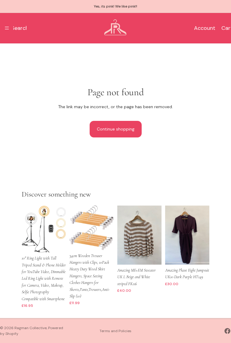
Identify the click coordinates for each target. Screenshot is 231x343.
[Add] (56, 243)
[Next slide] (59, 229)
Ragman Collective (30, 328)
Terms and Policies (115, 331)
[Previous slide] (28, 229)
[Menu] (7, 28)
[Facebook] (227, 331)
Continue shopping (115, 129)
